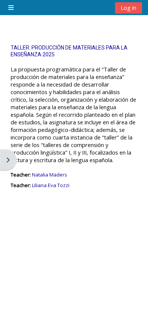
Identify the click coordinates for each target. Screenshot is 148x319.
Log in (128, 7)
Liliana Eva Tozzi (50, 185)
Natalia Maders (49, 174)
